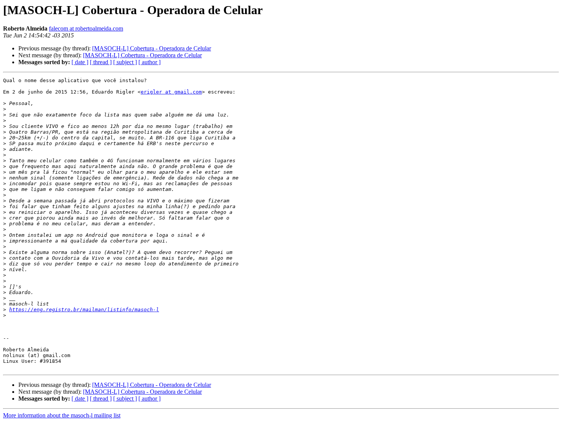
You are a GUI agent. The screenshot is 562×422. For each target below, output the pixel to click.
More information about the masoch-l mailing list (61, 415)
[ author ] (149, 62)
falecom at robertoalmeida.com (86, 28)
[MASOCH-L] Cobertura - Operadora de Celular (151, 48)
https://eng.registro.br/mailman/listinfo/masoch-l (84, 309)
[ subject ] (125, 62)
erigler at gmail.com (171, 92)
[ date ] (79, 62)
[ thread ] (101, 62)
